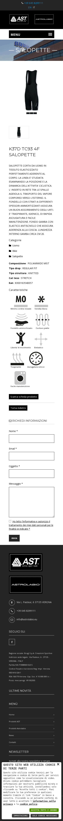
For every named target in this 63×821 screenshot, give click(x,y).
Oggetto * (14, 466)
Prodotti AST (14, 721)
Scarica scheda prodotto (23, 396)
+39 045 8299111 (33, 3)
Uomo (15, 245)
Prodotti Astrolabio (17, 728)
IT (34, 7)
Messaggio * (16, 483)
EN (29, 7)
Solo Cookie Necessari (44, 816)
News (11, 735)
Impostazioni (21, 816)
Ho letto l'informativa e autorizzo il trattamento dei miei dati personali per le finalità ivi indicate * (31, 525)
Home (11, 714)
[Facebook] (12, 642)
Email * (13, 448)
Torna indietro (18, 408)
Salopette (17, 256)
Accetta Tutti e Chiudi (44, 810)
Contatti (12, 742)
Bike (14, 250)
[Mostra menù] (50, 34)
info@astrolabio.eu (27, 619)
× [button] (58, 764)
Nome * (13, 431)
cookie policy (28, 804)
